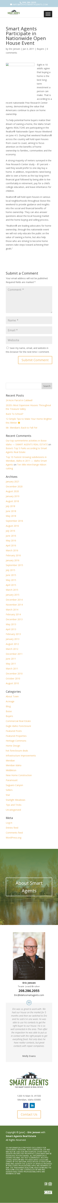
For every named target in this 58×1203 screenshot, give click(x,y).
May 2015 (11, 580)
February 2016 (13, 555)
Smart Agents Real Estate (21, 1136)
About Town (12, 696)
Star (8, 794)
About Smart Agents (29, 887)
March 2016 (12, 550)
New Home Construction (19, 775)
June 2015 (11, 575)
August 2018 (12, 501)
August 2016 (12, 525)
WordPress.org (13, 837)
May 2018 (11, 515)
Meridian (10, 760)
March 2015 (12, 589)
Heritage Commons (16, 740)
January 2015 (12, 594)
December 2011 (14, 653)
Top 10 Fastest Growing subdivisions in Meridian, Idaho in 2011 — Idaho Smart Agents (26, 461)
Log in (9, 822)
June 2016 (11, 535)
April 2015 (11, 584)
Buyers (40, 48)
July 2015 (10, 570)
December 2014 (14, 599)
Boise (9, 711)
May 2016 (11, 540)
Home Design (13, 745)
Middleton (11, 770)
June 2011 (11, 658)
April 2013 (11, 629)
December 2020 (14, 486)
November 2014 (14, 604)
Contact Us (29, 1114)
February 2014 (13, 614)
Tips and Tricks (13, 804)
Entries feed (12, 827)
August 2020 (12, 491)
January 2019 (12, 496)
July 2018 (10, 506)
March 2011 (12, 668)
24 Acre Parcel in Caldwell (19, 400)
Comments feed (14, 832)
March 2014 (12, 609)
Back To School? (14, 413)
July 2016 (10, 530)
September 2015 (14, 565)
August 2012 (12, 643)
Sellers (9, 789)
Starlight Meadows (15, 799)
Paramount (12, 780)
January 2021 (12, 481)
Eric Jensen (14, 48)
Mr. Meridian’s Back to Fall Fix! (21, 427)
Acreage (10, 701)
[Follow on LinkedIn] (32, 1105)
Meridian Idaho (13, 765)
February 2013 (13, 634)
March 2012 (12, 648)
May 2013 (11, 624)
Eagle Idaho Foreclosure (18, 725)
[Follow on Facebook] (25, 1105)
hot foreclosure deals (17, 750)
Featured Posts (14, 730)
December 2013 (14, 619)
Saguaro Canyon (14, 785)
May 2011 (11, 663)
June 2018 (11, 511)
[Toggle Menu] (48, 14)
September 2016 (14, 520)
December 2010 (14, 673)
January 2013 (12, 639)
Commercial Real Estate (18, 721)
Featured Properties (16, 735)
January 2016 (12, 560)
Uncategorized (13, 809)
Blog (8, 706)
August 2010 (12, 683)
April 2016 (11, 545)
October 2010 (13, 678)
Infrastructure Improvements (21, 755)
